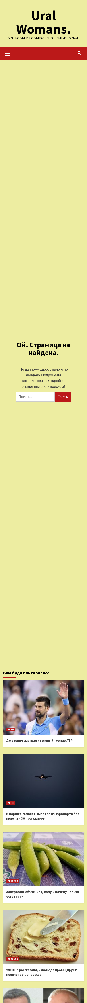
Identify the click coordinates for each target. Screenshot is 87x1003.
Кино (11, 729)
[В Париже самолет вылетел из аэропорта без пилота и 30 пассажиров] (43, 781)
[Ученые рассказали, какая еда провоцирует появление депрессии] (43, 937)
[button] (7, 53)
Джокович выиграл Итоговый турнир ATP (39, 740)
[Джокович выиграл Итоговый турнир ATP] (43, 707)
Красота (13, 880)
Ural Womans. (43, 22)
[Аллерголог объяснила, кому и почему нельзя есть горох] (43, 859)
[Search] (79, 53)
